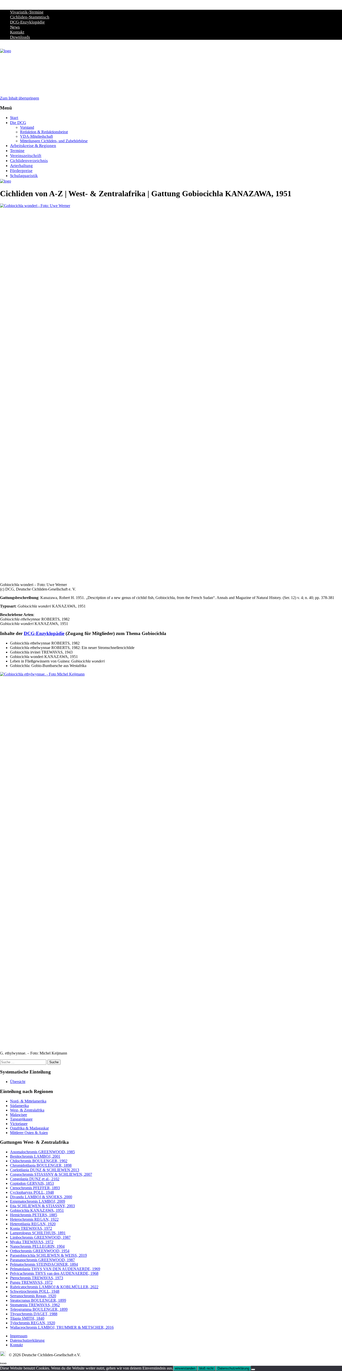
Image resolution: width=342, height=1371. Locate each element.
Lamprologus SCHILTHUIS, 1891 (38, 1233)
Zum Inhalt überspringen (19, 98)
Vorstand (27, 127)
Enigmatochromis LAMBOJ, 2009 (37, 1201)
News (15, 27)
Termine (17, 150)
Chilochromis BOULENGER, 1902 (38, 1161)
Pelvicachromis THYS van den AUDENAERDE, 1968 (54, 1273)
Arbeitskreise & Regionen (33, 145)
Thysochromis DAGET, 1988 (33, 1314)
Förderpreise (21, 170)
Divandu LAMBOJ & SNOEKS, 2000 (41, 1197)
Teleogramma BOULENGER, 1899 (39, 1309)
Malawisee (18, 1114)
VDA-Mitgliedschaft (36, 136)
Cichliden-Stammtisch (29, 17)
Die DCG (18, 122)
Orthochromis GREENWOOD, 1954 (39, 1251)
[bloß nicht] (253, 1369)
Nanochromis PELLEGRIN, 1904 (37, 1246)
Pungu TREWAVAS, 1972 (31, 1282)
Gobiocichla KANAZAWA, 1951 (37, 1210)
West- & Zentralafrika (27, 1110)
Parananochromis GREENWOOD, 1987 (42, 1260)
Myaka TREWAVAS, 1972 (31, 1242)
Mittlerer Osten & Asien (29, 1132)
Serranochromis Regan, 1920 (33, 1296)
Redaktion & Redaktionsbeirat (44, 132)
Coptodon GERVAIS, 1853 (32, 1183)
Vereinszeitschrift (25, 155)
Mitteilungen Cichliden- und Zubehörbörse (54, 141)
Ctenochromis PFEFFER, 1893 (35, 1188)
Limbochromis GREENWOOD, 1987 (40, 1237)
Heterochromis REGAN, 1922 (34, 1219)
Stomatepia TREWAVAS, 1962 (35, 1305)
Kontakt (17, 32)
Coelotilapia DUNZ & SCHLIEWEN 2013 (44, 1170)
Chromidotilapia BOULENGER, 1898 (41, 1165)
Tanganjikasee (21, 1119)
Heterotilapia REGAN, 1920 (33, 1224)
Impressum (18, 1336)
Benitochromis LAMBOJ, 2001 (35, 1156)
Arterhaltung (21, 165)
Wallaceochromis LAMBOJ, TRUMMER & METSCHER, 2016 (62, 1327)
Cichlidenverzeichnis (29, 160)
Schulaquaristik (24, 175)
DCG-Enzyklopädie (27, 22)
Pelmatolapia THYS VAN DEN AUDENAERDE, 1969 (55, 1269)
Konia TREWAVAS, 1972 (31, 1228)
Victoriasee (19, 1124)
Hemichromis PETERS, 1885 (33, 1215)
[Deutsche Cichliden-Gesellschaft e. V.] (5, 51)
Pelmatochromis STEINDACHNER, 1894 (44, 1264)
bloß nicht (206, 1368)
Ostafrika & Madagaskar (29, 1128)
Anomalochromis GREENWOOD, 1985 (42, 1152)
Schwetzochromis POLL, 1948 (34, 1291)
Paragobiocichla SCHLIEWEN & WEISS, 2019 (48, 1255)
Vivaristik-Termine (27, 12)
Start (14, 117)
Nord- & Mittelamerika (28, 1101)
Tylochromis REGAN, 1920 (32, 1323)
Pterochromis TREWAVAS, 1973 (36, 1278)
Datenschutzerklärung (27, 1340)
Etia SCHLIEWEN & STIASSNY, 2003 (42, 1206)
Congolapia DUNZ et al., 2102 (34, 1179)
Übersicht (17, 1082)
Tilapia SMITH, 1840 (27, 1318)
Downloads (20, 37)
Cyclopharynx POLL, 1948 (32, 1192)
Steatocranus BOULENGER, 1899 (38, 1300)
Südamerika (19, 1106)
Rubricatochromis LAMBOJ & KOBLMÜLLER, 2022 (54, 1287)
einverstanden (185, 1368)
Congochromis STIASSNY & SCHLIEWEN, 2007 (51, 1174)
